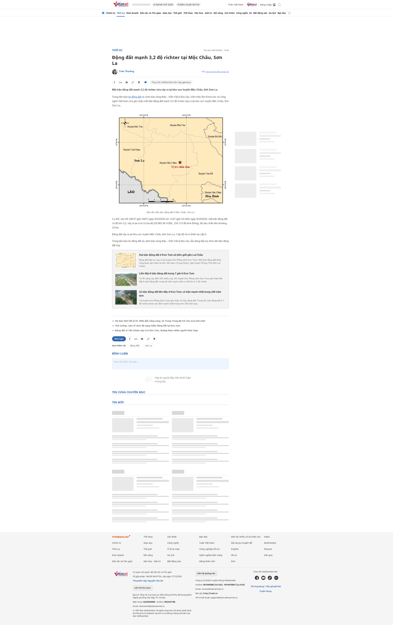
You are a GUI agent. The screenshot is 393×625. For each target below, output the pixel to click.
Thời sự (121, 13)
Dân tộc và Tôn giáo (150, 13)
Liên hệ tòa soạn (142, 587)
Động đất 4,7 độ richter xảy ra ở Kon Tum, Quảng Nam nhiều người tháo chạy (156, 330)
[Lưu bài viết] (139, 82)
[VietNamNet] (103, 13)
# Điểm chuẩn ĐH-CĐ (188, 4)
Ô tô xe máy (173, 549)
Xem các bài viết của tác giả (217, 72)
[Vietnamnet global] (251, 5)
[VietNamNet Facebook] (257, 579)
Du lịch (272, 13)
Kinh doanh (132, 13)
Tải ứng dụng (257, 586)
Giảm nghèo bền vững (210, 555)
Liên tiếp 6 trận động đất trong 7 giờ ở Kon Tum (166, 273)
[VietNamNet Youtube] (263, 579)
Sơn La (148, 345)
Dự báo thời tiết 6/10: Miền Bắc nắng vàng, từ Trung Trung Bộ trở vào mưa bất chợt (160, 320)
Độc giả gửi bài (273, 586)
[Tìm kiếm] (279, 4)
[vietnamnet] (121, 7)
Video (267, 536)
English (235, 549)
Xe (250, 13)
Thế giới (177, 13)
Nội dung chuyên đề (241, 542)
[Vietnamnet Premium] (121, 537)
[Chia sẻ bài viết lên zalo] (120, 82)
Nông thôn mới (207, 561)
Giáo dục (167, 13)
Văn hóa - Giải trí (203, 13)
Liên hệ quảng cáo (206, 573)
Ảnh (233, 561)
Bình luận (119, 339)
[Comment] (145, 82)
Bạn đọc (282, 13)
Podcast (268, 549)
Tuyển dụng (265, 591)
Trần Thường (126, 71)
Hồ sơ (234, 555)
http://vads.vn (210, 593)
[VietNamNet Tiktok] (270, 579)
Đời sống (218, 13)
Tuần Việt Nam (235, 4)
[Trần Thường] (114, 72)
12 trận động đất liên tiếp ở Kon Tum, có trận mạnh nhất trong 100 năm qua (180, 294)
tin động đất (134, 97)
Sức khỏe (230, 13)
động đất (134, 345)
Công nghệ (242, 13)
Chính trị (110, 13)
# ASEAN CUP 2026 (163, 4)
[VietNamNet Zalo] (276, 579)
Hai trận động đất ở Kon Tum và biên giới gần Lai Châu (171, 255)
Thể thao (188, 13)
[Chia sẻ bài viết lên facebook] (114, 82)
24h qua (268, 555)
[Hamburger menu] (289, 13)
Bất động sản (260, 13)
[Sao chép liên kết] (132, 82)
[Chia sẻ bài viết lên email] (126, 82)
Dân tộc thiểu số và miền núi (246, 536)
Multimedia (270, 542)
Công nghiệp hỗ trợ (209, 549)
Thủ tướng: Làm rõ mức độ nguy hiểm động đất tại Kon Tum (147, 325)
